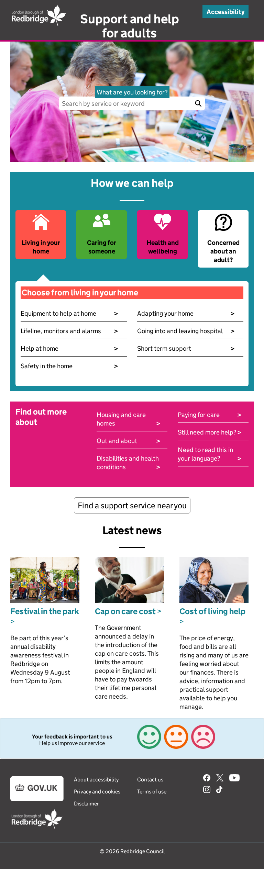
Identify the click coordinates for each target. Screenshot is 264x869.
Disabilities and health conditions (129, 462)
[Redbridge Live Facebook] (207, 779)
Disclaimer (86, 803)
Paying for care (210, 414)
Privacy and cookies (97, 791)
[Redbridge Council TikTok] (219, 790)
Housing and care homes (129, 419)
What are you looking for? (132, 92)
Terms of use (151, 791)
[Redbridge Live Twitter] (220, 779)
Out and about (129, 441)
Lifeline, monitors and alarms (69, 331)
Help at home (69, 348)
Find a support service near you (132, 505)
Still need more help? (210, 432)
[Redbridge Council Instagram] (207, 790)
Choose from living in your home (80, 292)
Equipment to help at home (69, 313)
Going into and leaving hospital (186, 331)
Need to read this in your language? (210, 454)
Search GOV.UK (198, 103)
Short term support (186, 348)
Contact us (150, 779)
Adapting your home (186, 313)
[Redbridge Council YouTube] (234, 779)
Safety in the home (69, 366)
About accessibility (96, 779)
